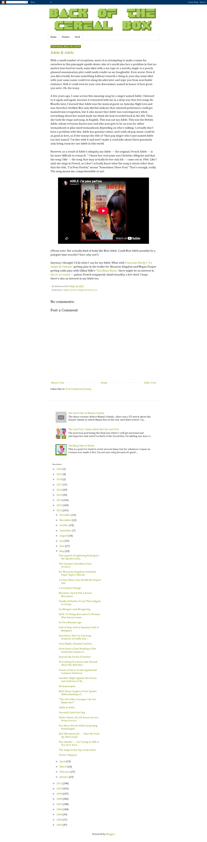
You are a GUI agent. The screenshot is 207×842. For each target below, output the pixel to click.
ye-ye (94, 290)
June (62, 546)
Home (53, 37)
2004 (60, 820)
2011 (60, 783)
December (65, 515)
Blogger (110, 834)
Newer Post (57, 383)
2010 (60, 788)
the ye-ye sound (60, 274)
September (66, 530)
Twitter (66, 37)
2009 (60, 794)
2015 (60, 495)
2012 (60, 510)
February (65, 772)
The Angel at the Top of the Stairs (77, 750)
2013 (60, 505)
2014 (60, 500)
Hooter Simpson (68, 755)
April (63, 761)
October (64, 525)
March (63, 766)
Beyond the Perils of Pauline (75, 657)
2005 (60, 814)
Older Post (150, 383)
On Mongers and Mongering (74, 609)
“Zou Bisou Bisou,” (107, 270)
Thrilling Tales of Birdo (81, 445)
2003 (60, 825)
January (64, 777)
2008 (60, 799)
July (62, 541)
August (64, 536)
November (66, 520)
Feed (77, 37)
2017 (60, 484)
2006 (60, 809)
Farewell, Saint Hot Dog (72, 712)
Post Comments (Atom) (78, 389)
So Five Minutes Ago (70, 622)
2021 (60, 474)
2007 (60, 804)
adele (66, 290)
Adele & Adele (62, 53)
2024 (60, 469)
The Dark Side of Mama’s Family (86, 413)
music (73, 290)
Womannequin (67, 686)
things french (84, 290)
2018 (60, 479)
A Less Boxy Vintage (70, 588)
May (62, 551)
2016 (60, 490)
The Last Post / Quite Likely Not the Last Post (93, 429)
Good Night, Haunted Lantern (75, 643)
